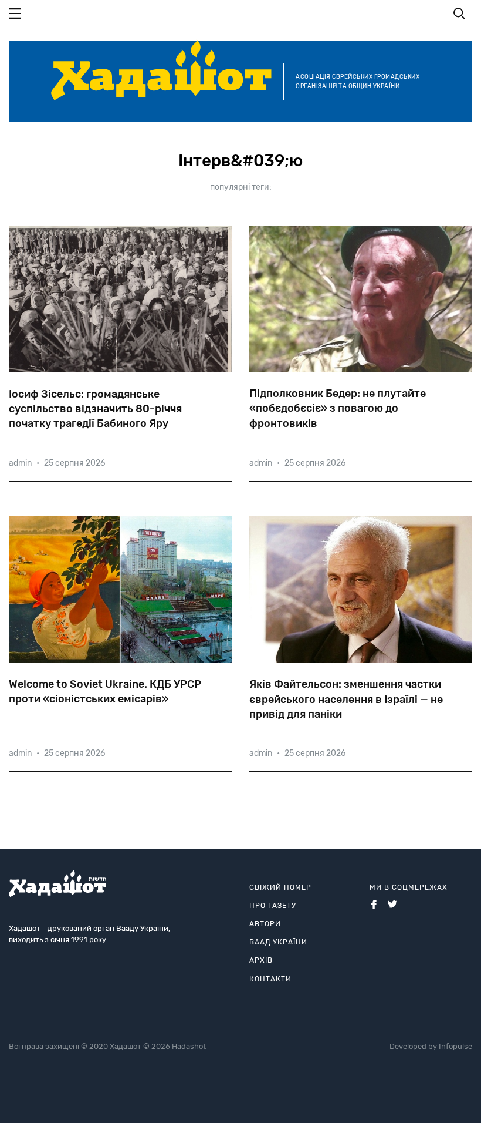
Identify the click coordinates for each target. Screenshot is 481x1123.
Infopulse (455, 1046)
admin (20, 463)
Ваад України (278, 942)
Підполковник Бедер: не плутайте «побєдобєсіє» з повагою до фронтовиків (337, 408)
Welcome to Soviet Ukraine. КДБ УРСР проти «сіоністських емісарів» (105, 691)
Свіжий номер (280, 887)
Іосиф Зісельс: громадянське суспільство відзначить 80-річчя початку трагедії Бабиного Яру (95, 409)
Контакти (270, 979)
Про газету (272, 906)
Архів (261, 960)
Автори (265, 924)
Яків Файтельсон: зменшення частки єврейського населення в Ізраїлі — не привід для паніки (346, 699)
